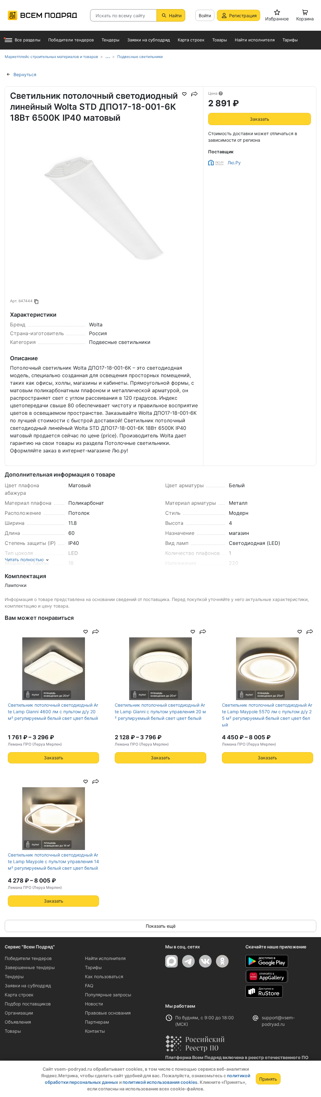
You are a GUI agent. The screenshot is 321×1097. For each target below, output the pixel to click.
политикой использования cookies (160, 1082)
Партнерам (97, 1022)
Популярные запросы (108, 994)
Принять (268, 1079)
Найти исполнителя (105, 958)
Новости (94, 1003)
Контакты (95, 1031)
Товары (13, 1031)
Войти (205, 15)
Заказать (259, 119)
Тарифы (93, 967)
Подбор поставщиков (28, 1003)
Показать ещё (161, 926)
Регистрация (243, 15)
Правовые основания (108, 1012)
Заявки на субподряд (28, 985)
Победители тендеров (28, 958)
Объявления (18, 1022)
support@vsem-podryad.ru (278, 1021)
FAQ (89, 985)
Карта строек (19, 994)
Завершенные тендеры (30, 967)
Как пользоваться (104, 976)
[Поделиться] (194, 94)
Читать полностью (24, 559)
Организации (19, 1012)
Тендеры (14, 976)
